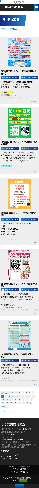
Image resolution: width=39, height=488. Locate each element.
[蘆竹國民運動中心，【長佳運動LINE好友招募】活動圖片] (19, 123)
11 (17, 396)
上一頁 (11, 393)
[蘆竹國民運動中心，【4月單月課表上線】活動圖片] (19, 335)
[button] (19, 486)
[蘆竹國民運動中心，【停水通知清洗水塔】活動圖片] (19, 194)
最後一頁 (5, 406)
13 (25, 396)
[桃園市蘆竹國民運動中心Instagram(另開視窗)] (23, 2)
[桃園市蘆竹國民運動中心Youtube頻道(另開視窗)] (19, 2)
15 (33, 396)
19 (15, 399)
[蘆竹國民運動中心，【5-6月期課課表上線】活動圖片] (19, 265)
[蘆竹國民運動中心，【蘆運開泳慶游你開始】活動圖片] (19, 52)
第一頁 (4, 393)
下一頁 (29, 403)
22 (27, 399)
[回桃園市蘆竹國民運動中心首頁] (12, 7)
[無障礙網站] (23, 480)
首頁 (5, 29)
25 (7, 403)
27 (15, 403)
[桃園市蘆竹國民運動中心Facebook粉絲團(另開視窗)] (15, 2)
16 (3, 399)
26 (11, 403)
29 (23, 403)
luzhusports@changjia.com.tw (17, 439)
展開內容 (33, 101)
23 (31, 399)
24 (3, 403)
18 (11, 399)
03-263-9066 (10, 434)
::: (0, 1)
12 (21, 396)
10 (13, 396)
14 (29, 396)
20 (19, 399)
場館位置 (28, 429)
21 (23, 399)
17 (7, 399)
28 (19, 403)
